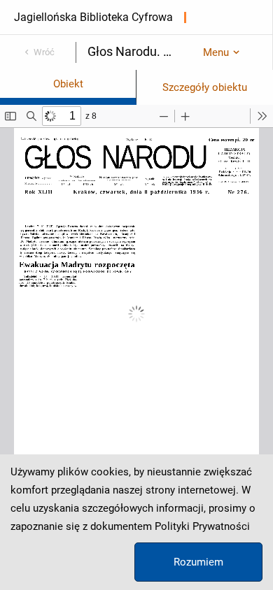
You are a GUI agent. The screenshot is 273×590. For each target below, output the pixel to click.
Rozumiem (198, 562)
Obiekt (68, 84)
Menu (216, 52)
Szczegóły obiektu (204, 87)
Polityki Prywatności (202, 526)
